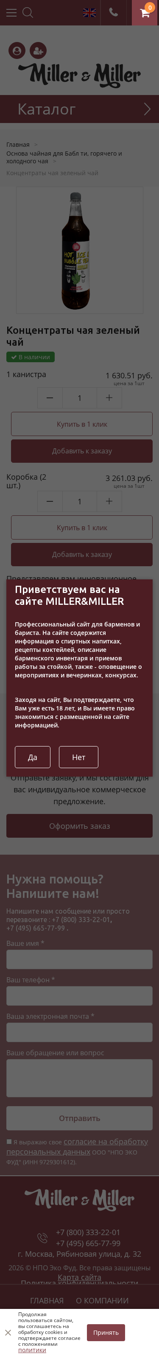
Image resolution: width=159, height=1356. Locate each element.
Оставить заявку (152, 9)
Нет (78, 757)
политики (32, 1350)
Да (32, 757)
